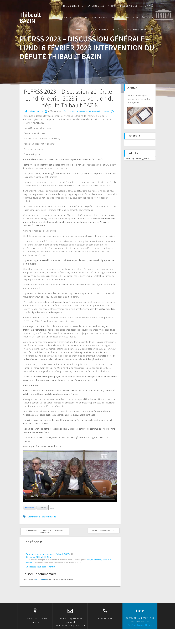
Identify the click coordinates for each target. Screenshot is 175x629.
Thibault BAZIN (30, 18)
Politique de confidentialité (97, 29)
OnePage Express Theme (140, 624)
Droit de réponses (140, 17)
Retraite (52, 516)
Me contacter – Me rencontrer (84, 17)
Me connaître (73, 5)
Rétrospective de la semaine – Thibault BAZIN (48, 554)
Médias (117, 17)
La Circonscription (102, 5)
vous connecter (40, 579)
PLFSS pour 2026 (135, 29)
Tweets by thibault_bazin (136, 158)
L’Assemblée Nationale (137, 5)
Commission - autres (38, 516)
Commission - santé (99, 111)
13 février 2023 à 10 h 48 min (39, 556)
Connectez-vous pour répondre (40, 566)
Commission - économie (78, 111)
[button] (152, 29)
